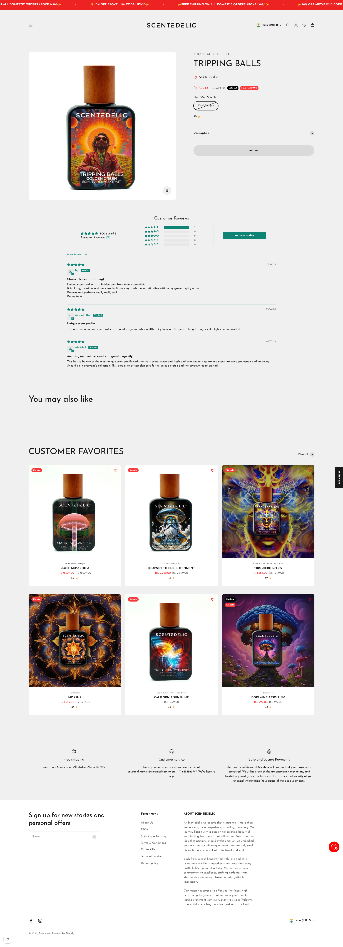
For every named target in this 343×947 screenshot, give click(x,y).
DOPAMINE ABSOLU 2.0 (268, 697)
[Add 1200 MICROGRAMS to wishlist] (309, 470)
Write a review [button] (245, 235)
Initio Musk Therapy (75, 564)
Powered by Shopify (63, 933)
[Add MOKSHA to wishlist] (116, 599)
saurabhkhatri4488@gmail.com (147, 771)
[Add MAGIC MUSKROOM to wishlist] (116, 470)
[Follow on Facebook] (31, 920)
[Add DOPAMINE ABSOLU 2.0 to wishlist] (309, 599)
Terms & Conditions (153, 843)
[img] (75, 265)
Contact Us (148, 849)
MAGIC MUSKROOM (75, 568)
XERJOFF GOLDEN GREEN (211, 54)
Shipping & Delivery (153, 836)
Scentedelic (74, 693)
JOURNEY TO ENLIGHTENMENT (171, 568)
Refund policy (149, 863)
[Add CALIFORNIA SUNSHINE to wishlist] (213, 599)
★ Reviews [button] (339, 477)
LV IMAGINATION (171, 564)
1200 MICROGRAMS (268, 568)
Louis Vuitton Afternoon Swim (171, 693)
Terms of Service (151, 856)
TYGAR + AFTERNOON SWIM (268, 564)
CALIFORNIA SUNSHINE (171, 697)
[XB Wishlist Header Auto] (304, 25)
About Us (147, 822)
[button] (152, 227)
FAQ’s (144, 829)
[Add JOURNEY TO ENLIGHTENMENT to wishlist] (213, 470)
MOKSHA (74, 697)
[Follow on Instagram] (40, 920)
